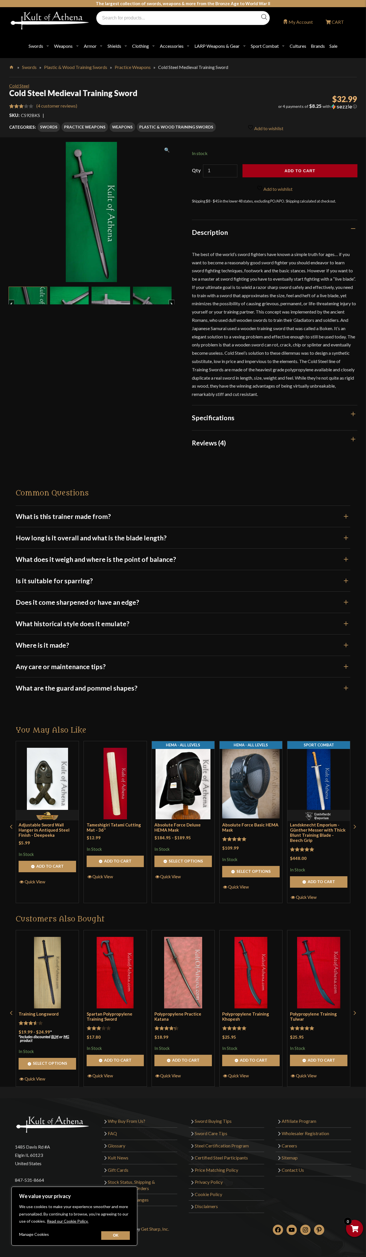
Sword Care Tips (211, 1133)
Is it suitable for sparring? (54, 581)
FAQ (112, 1133)
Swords (36, 46)
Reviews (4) (209, 443)
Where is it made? (42, 645)
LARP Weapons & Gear (217, 46)
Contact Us (293, 1170)
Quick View (35, 881)
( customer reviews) (56, 105)
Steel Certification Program (222, 1145)
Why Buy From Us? (126, 1121)
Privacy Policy (209, 1182)
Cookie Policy (208, 1194)
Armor (90, 46)
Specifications (213, 418)
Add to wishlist (268, 128)
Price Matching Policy (216, 1170)
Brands (318, 46)
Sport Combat (265, 46)
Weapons (63, 46)
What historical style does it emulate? (72, 624)
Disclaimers (206, 1206)
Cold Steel (19, 85)
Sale (333, 46)
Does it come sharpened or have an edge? (77, 602)
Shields (114, 46)
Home (12, 66)
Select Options (186, 861)
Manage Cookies (34, 1234)
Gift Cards (118, 1170)
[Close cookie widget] (115, 1235)
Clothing (140, 46)
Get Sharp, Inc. (155, 1229)
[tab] (275, 232)
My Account (301, 22)
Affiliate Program (299, 1121)
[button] (302, 106)
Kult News (118, 1157)
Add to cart (300, 170)
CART (337, 22)
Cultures (298, 46)
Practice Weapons (133, 67)
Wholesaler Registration (305, 1133)
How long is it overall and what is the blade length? (91, 538)
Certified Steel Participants (221, 1157)
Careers (289, 1145)
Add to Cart (50, 866)
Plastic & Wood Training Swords (75, 67)
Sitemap (290, 1157)
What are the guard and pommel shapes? (76, 688)
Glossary (116, 1145)
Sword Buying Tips (213, 1121)
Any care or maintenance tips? (61, 667)
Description (210, 232)
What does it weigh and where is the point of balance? (96, 559)
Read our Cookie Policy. (67, 1221)
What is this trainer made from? (63, 516)
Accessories (172, 46)
